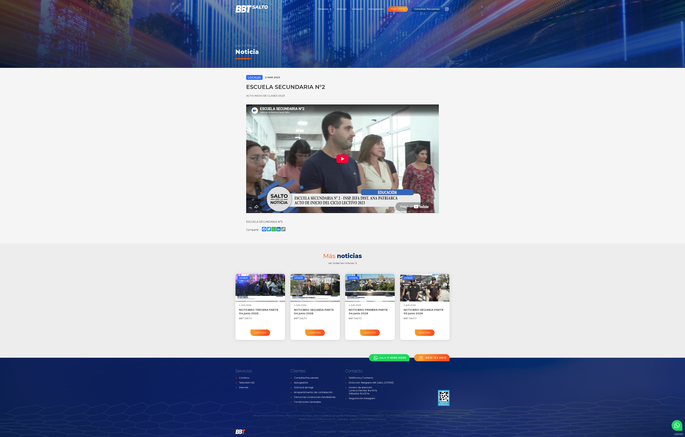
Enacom (354, 419)
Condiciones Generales (307, 401)
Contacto (357, 9)
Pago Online (398, 9)
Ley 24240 (342, 419)
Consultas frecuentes (427, 9)
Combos (244, 377)
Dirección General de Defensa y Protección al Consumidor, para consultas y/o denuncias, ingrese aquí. (305, 415)
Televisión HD (247, 382)
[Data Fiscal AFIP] (444, 398)
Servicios (323, 9)
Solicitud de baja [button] (303, 387)
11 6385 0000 (392, 357)
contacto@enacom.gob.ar (372, 419)
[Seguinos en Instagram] (447, 10)
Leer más (260, 332)
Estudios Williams (678, 434)
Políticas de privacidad (324, 431)
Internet (243, 387)
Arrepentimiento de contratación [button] (313, 392)
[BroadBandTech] (254, 9)
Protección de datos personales (356, 431)
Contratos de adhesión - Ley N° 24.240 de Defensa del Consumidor (395, 415)
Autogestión (376, 9)
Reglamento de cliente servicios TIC (317, 419)
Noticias (342, 9)
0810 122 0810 (435, 357)
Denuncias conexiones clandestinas (314, 397)
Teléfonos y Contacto (361, 377)
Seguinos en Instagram (362, 398)
